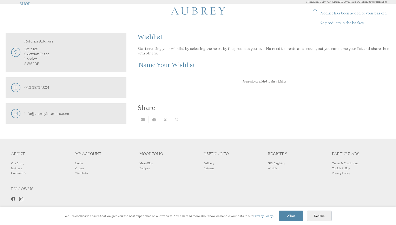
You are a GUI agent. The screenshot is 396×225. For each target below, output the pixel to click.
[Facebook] (13, 199)
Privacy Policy (263, 216)
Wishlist (273, 168)
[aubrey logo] (198, 11)
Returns (209, 168)
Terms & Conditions (345, 163)
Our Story (17, 163)
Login (79, 163)
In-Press (16, 168)
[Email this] (143, 119)
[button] (315, 11)
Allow (291, 216)
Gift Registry (276, 163)
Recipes (144, 168)
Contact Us (18, 173)
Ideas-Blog (146, 163)
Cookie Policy (341, 168)
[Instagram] (21, 199)
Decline (319, 216)
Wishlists (81, 173)
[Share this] (154, 119)
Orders (80, 168)
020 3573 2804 (36, 87)
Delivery (209, 163)
